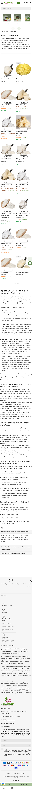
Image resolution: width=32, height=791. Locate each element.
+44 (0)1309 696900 (12, 518)
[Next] (19, 28)
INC (18, 2)
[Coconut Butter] (8, 122)
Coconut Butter (6, 131)
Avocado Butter (6, 79)
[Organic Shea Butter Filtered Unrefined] (23, 204)
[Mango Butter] (23, 149)
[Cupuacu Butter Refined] (23, 122)
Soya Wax (4, 272)
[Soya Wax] (8, 263)
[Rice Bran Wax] (23, 234)
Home (2, 31)
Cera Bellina (5, 104)
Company (4, 596)
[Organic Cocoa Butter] (8, 175)
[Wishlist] (27, 3)
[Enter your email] (29, 745)
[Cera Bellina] (8, 95)
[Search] (29, 8)
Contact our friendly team (18, 509)
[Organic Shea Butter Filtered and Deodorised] (8, 204)
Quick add (8, 76)
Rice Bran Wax (21, 243)
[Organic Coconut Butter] (23, 175)
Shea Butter (5, 311)
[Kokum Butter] (8, 149)
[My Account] (24, 3)
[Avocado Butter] (8, 69)
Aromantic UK (6, 389)
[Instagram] (18, 781)
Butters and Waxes (13, 31)
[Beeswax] (23, 69)
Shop (6, 31)
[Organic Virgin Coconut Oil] (8, 234)
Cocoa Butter (20, 104)
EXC (21, 2)
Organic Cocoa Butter (6, 185)
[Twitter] (16, 781)
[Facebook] (13, 781)
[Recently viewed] (30, 259)
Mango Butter (21, 159)
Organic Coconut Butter (22, 185)
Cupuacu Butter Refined (21, 132)
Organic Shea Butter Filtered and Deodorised (8, 215)
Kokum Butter (6, 159)
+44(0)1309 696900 (14, 716)
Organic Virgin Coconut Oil (6, 244)
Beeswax (19, 79)
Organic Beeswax (22, 272)
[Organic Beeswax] (23, 263)
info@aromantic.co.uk (12, 514)
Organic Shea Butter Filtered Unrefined (23, 214)
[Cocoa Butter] (23, 95)
